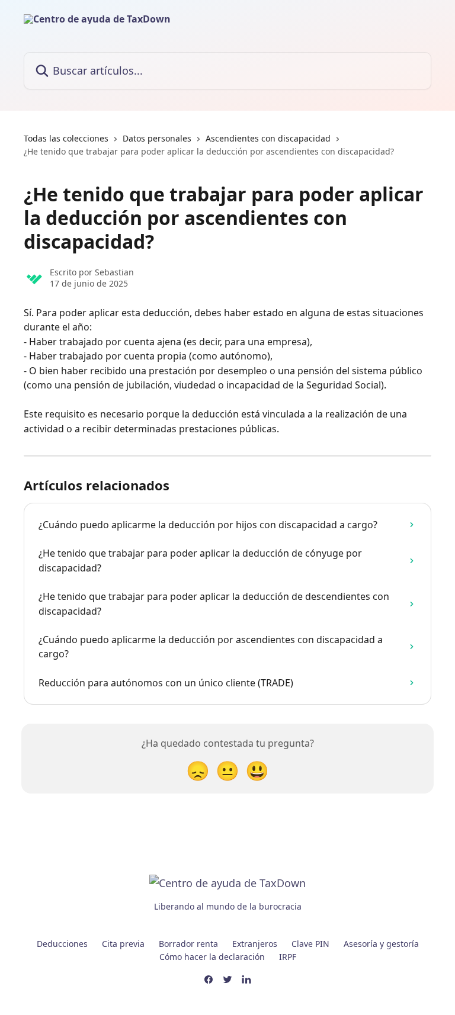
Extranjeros (254, 943)
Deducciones (62, 943)
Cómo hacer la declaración (212, 956)
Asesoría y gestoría (381, 943)
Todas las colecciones (66, 138)
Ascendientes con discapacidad (268, 138)
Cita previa (123, 943)
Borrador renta (188, 943)
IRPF (287, 956)
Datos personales (157, 138)
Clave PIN (310, 943)
